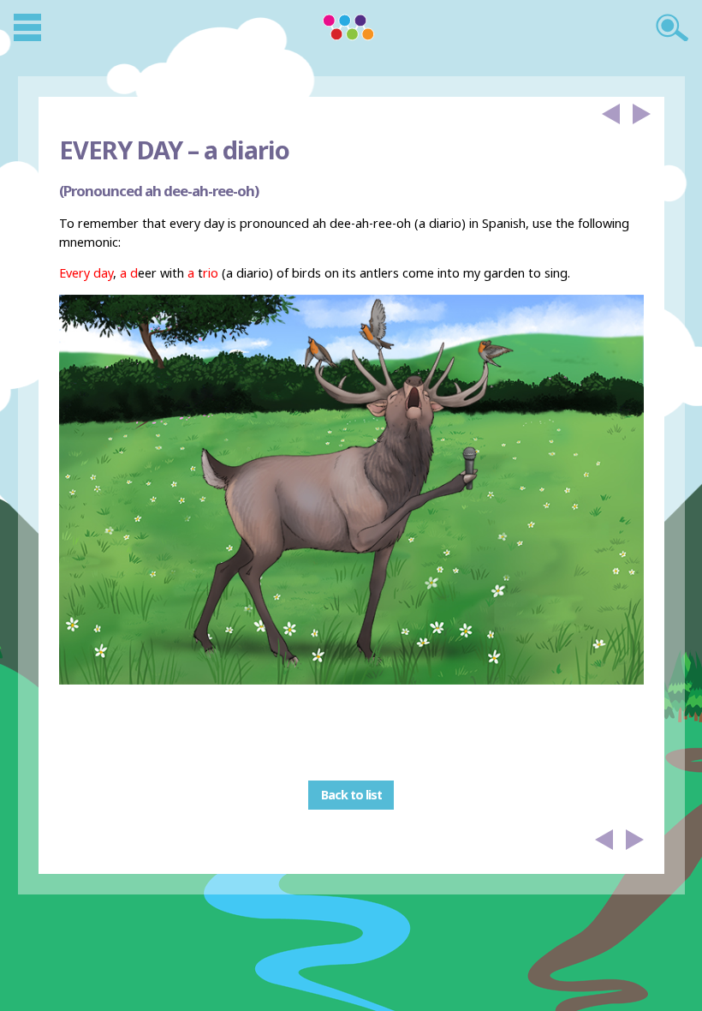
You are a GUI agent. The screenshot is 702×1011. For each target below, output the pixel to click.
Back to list (351, 795)
